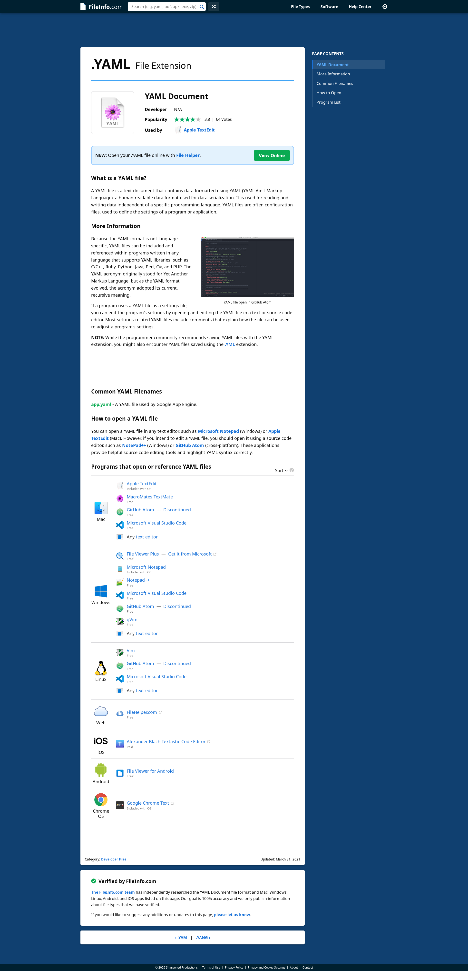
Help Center (360, 6)
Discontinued (177, 510)
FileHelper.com (142, 712)
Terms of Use (211, 967)
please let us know (232, 914)
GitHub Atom (190, 445)
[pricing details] (291, 470)
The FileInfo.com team (113, 892)
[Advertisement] (234, 30)
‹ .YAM (181, 937)
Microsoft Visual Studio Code (156, 523)
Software (329, 6)
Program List (329, 102)
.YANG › (203, 937)
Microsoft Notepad (218, 431)
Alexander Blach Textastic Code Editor (166, 741)
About (294, 967)
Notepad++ (138, 580)
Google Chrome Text (148, 803)
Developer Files (113, 859)
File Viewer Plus (143, 554)
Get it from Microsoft (190, 554)
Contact (307, 967)
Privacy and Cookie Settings (266, 967)
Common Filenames (335, 83)
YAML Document (333, 64)
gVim (132, 619)
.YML (230, 344)
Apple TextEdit (199, 130)
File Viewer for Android (150, 771)
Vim (131, 650)
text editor (147, 537)
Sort (279, 471)
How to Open (329, 92)
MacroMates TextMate (150, 497)
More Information (333, 74)
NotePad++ (134, 445)
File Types (300, 6)
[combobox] (167, 6)
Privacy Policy (234, 967)
